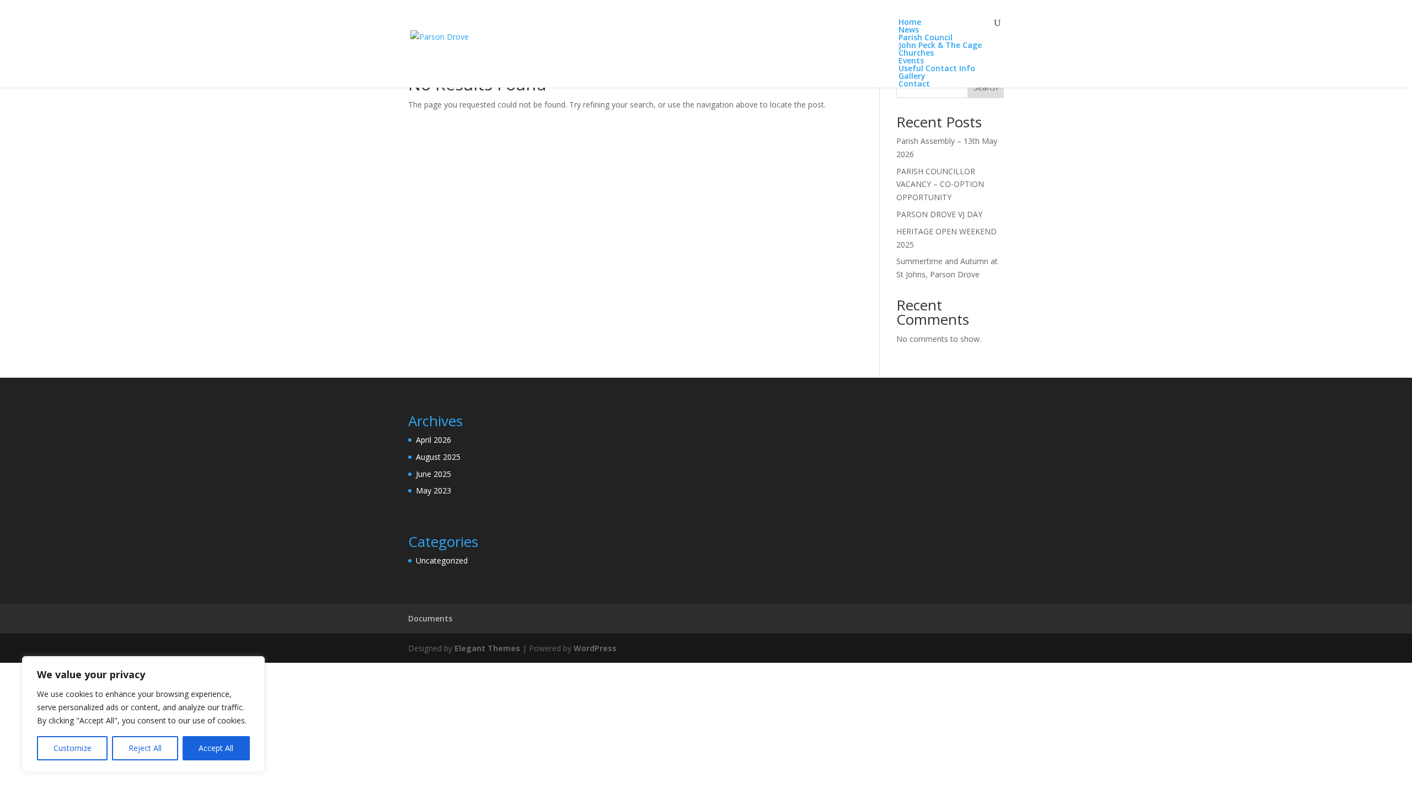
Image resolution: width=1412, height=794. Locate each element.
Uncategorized (442, 560)
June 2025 (433, 474)
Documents (430, 618)
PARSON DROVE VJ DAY (939, 214)
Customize (73, 748)
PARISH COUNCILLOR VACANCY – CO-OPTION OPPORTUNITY (940, 184)
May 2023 (433, 490)
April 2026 (433, 439)
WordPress (595, 648)
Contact (914, 83)
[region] (143, 714)
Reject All (145, 748)
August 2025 (438, 457)
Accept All (216, 748)
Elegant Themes (487, 648)
